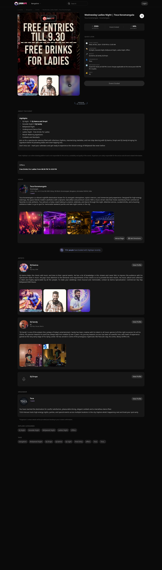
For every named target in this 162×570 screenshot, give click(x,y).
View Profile (137, 265)
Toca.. (103, 442)
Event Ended (114, 83)
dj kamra (59, 442)
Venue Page (119, 238)
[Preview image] (30, 223)
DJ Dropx (49, 442)
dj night (68, 442)
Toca (95, 442)
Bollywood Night (110, 50)
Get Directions (135, 238)
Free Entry (78, 442)
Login (144, 3)
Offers (128, 50)
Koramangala (104, 18)
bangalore (22, 442)
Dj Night (91, 50)
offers (88, 442)
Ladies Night (121, 50)
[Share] (142, 16)
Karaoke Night (100, 50)
